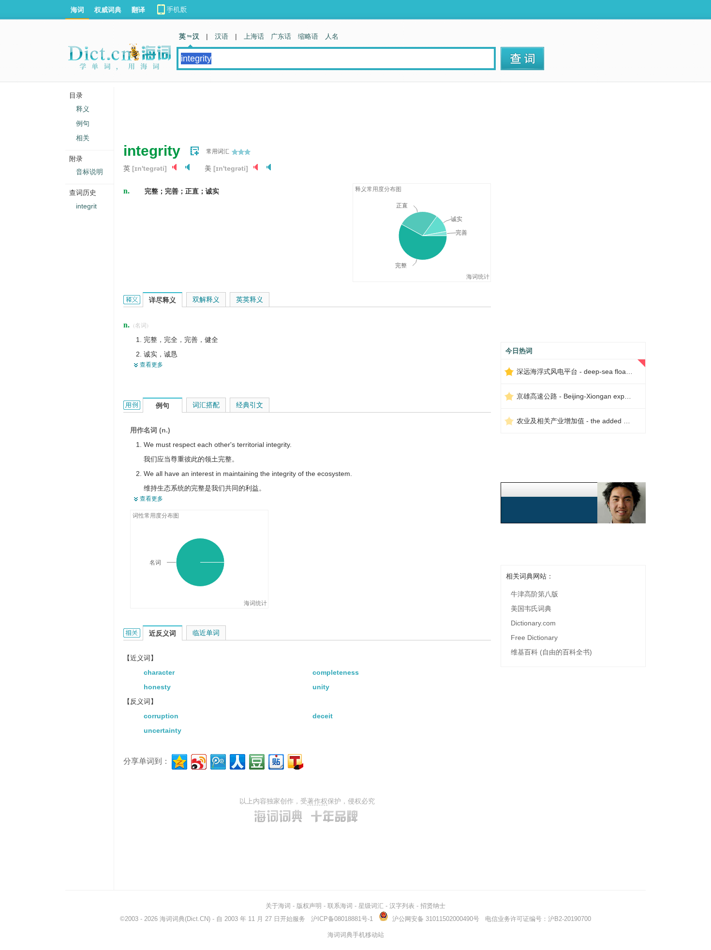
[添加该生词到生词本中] (194, 151)
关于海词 (278, 905)
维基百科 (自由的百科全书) (551, 652)
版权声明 (309, 905)
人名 (332, 36)
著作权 (317, 801)
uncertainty (162, 730)
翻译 (138, 10)
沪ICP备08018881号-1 (342, 918)
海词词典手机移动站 (355, 934)
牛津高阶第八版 (534, 594)
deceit (322, 716)
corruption (161, 716)
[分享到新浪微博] (198, 761)
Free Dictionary (534, 637)
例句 (82, 123)
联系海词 (340, 905)
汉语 (221, 36)
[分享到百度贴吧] (275, 761)
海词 (77, 10)
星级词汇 (371, 905)
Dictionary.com (533, 623)
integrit (86, 206)
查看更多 (151, 364)
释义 (82, 109)
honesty (157, 687)
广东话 (281, 36)
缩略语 (308, 36)
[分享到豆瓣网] (256, 761)
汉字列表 (402, 905)
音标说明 (89, 172)
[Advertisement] (299, 109)
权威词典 (107, 10)
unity (320, 687)
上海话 (254, 36)
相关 (82, 138)
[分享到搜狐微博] (295, 761)
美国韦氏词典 (531, 608)
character (159, 672)
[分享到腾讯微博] (217, 761)
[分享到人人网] (237, 761)
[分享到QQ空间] (179, 761)
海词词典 (172, 918)
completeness (335, 672)
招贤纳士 (432, 905)
